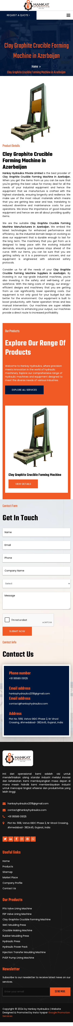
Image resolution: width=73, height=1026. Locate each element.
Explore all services (24, 390)
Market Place (10, 877)
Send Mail (60, 991)
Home (35, 66)
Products (8, 866)
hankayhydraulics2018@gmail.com (29, 693)
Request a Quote (18, 15)
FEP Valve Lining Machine (17, 914)
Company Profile (12, 883)
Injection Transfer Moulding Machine (24, 952)
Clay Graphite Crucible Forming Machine (34, 475)
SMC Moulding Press (14, 925)
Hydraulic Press (11, 941)
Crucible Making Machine (17, 930)
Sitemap (8, 872)
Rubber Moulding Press (16, 936)
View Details (23, 484)
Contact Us (9, 888)
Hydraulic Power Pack (15, 946)
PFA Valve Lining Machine (17, 908)
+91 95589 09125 (18, 678)
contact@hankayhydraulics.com (28, 703)
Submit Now (17, 631)
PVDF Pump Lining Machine (18, 957)
